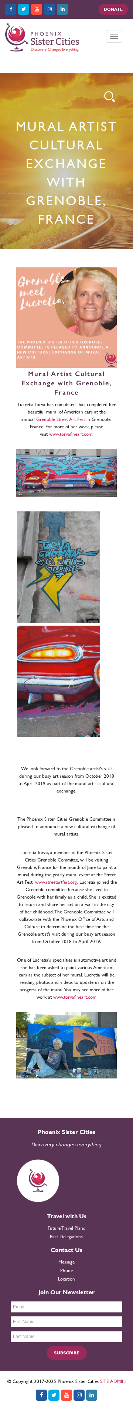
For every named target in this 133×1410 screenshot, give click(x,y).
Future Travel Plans (66, 1228)
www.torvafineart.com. (71, 434)
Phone (66, 1270)
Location (66, 1279)
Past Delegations (66, 1236)
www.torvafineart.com (74, 997)
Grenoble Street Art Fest (60, 419)
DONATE (113, 9)
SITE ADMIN (113, 1381)
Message (66, 1262)
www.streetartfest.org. (56, 882)
